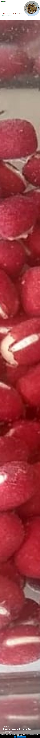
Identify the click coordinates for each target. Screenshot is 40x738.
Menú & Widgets (38, 19)
